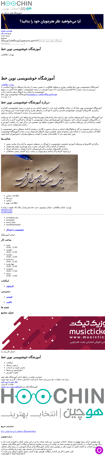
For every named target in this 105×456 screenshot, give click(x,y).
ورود (9, 33)
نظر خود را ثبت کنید (9, 382)
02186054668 (6, 212)
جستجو (4, 38)
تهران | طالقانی (7, 84)
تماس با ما (5, 431)
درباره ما (14, 431)
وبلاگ (25, 431)
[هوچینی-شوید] (52, 28)
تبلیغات (20, 431)
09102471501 (6, 210)
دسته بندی (5, 35)
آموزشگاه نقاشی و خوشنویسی (39, 94)
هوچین (54, 94)
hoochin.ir (32, 431)
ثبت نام (4, 33)
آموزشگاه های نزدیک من (11, 13)
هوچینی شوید (6, 31)
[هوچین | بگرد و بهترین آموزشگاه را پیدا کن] (16, 10)
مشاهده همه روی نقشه (11, 387)
